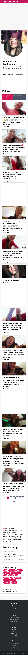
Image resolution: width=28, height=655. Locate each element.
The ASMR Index (13, 653)
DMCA (14, 645)
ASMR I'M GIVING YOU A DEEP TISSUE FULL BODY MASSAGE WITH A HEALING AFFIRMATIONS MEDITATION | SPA (13, 255)
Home (14, 606)
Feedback (14, 633)
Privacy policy (14, 635)
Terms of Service (14, 643)
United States (17, 69)
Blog (14, 647)
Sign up (14, 608)
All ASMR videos (14, 619)
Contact (14, 631)
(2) (17, 96)
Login (14, 610)
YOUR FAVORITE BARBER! (11, 280)
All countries (14, 621)
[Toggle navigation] (24, 2)
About (14, 629)
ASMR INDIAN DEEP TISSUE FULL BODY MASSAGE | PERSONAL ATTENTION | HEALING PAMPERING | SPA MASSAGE (12, 226)
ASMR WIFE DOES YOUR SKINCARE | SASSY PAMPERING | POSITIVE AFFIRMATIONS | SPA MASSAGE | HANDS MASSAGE (13, 382)
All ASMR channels (14, 617)
